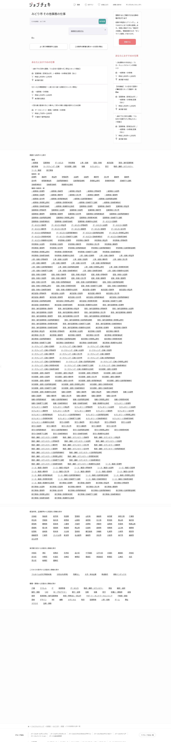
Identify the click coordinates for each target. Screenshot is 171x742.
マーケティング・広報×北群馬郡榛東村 (46, 361)
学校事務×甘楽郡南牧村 (112, 252)
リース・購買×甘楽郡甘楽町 (122, 479)
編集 (61, 599)
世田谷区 (99, 556)
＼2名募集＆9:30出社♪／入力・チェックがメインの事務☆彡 (126, 71)
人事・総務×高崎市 (106, 255)
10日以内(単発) (62, 574)
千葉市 (44, 535)
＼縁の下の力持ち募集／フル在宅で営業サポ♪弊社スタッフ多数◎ (56, 74)
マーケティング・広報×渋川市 (70, 354)
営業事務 (46, 162)
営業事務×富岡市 (56, 214)
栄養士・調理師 (116, 592)
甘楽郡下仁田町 (125, 180)
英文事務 (35, 166)
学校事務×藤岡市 (111, 244)
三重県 (66, 524)
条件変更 (102, 21)
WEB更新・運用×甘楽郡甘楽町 (101, 388)
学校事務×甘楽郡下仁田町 (87, 252)
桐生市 (54, 177)
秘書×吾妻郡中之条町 (101, 403)
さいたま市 (57, 535)
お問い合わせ (117, 5)
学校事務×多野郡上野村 (40, 252)
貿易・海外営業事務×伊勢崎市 (95, 308)
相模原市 (35, 535)
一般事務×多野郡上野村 (40, 202)
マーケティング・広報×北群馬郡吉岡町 (80, 361)
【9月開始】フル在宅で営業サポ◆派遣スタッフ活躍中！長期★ (126, 98)
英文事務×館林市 (112, 331)
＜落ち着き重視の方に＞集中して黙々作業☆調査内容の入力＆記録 (56, 111)
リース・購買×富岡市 (104, 471)
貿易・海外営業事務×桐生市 (68, 308)
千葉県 (131, 516)
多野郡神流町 (110, 180)
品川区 (77, 553)
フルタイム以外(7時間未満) (42, 574)
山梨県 (77, 520)
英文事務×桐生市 (38, 331)
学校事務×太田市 (38, 244)
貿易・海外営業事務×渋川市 (95, 312)
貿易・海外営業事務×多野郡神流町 (45, 323)
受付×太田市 (126, 422)
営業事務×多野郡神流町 (88, 217)
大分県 (66, 531)
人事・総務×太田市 (60, 259)
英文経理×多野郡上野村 (65, 301)
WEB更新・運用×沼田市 (41, 376)
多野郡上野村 (95, 180)
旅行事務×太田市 (38, 486)
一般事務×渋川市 (74, 195)
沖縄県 (98, 531)
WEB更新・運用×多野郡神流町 (101, 384)
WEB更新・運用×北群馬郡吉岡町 (44, 384)
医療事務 (62, 588)
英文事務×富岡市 (74, 335)
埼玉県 (34, 520)
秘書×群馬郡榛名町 (39, 399)
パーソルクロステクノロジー (103, 734)
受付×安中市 (111, 426)
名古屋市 (78, 535)
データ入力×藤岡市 (78, 229)
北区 (130, 556)
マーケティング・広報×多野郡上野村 (114, 361)
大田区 (109, 553)
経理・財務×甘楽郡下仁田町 (91, 286)
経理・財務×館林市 (58, 278)
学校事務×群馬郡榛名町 (77, 248)
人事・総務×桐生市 (126, 255)
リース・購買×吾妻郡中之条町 (43, 483)
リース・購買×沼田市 (127, 467)
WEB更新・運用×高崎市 (41, 373)
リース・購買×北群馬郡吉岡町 (97, 475)
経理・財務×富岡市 (118, 278)
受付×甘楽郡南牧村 (60, 433)
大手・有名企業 (90, 574)
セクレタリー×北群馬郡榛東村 (69, 414)
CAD (46, 592)
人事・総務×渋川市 (120, 259)
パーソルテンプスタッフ (58, 734)
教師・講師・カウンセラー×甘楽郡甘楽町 (47, 464)
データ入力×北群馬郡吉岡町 (93, 233)
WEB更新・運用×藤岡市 (111, 376)
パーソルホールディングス (39, 734)
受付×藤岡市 (81, 426)
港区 (44, 553)
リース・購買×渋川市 (61, 471)
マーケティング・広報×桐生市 (98, 346)
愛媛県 (34, 527)
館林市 (96, 177)
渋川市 (106, 177)
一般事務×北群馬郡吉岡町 (107, 198)
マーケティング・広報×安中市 (70, 358)
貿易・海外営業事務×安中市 (68, 316)
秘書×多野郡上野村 (101, 399)
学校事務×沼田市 (56, 244)
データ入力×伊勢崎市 (79, 225)
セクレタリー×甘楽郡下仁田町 (69, 418)
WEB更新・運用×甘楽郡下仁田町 (44, 388)
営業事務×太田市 (57, 210)
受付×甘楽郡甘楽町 (80, 433)
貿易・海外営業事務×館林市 (68, 312)
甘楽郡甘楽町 (51, 184)
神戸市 (120, 535)
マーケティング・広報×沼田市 (100, 350)
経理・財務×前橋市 (39, 274)
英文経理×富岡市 (56, 297)
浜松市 (98, 535)
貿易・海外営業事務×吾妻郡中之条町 (77, 327)
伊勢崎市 (65, 177)
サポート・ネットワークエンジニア (99, 596)
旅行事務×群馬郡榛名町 (77, 490)
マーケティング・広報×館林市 (43, 354)
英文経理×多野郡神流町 (88, 301)
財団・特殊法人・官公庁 (72, 596)
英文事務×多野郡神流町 (113, 339)
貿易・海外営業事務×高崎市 (42, 308)
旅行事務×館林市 (74, 486)
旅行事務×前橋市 (65, 483)
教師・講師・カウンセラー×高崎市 (76, 437)
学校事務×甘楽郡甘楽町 (40, 255)
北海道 (34, 516)
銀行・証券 (76, 592)
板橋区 (44, 560)
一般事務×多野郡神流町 (64, 202)
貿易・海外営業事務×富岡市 (42, 316)
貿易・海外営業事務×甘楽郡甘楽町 (45, 327)
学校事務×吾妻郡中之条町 (64, 255)
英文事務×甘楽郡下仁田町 (41, 342)
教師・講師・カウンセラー (123, 166)
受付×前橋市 (64, 422)
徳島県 (66, 527)
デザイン (43, 599)
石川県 (98, 520)
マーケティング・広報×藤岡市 (98, 354)
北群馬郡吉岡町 (79, 180)
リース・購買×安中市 (125, 471)
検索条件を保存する (77, 31)
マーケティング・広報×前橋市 (43, 346)
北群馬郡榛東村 (62, 180)
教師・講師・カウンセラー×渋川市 (76, 445)
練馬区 (77, 556)
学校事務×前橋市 (64, 240)
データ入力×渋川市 (58, 229)
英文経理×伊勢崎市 (39, 293)
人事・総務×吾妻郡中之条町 (118, 270)
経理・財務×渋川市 (78, 278)
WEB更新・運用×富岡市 (41, 380)
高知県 (55, 527)
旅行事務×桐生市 (102, 483)
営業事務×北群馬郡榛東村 (119, 214)
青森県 (44, 516)
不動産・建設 (122, 596)
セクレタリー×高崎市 (40, 407)
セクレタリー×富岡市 (104, 411)
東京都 (109, 516)
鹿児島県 (89, 531)
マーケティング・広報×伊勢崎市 (44, 350)
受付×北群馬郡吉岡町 (81, 430)
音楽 (33, 599)
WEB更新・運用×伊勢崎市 (88, 373)
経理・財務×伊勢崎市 (99, 274)
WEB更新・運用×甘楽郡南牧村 (73, 388)
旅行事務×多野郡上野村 (40, 494)
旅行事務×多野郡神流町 (64, 494)
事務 (110, 588)
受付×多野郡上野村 (101, 430)
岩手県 (55, 516)
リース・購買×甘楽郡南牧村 (96, 479)
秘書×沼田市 (36, 395)
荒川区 (34, 560)
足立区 (34, 556)
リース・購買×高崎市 (40, 467)
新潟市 (66, 535)
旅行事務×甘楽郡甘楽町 (40, 498)
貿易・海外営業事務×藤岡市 (121, 312)
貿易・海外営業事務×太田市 (123, 308)
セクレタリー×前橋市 (122, 403)
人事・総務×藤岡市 (39, 263)
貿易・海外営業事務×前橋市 (113, 305)
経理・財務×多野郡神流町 (66, 286)
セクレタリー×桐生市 (61, 407)
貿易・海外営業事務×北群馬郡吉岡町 (78, 320)
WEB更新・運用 (70, 166)
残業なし (76, 574)
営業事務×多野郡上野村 (65, 217)
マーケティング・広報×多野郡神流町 (45, 365)
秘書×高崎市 (81, 392)
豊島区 (88, 556)
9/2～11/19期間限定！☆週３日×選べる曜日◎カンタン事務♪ (54, 93)
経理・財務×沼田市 (39, 278)
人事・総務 (84, 162)
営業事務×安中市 (74, 214)
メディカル (72, 599)
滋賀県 (109, 524)
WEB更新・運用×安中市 (64, 380)
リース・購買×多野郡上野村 (124, 475)
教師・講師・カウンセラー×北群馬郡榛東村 (48, 452)
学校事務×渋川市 (92, 244)
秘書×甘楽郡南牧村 (60, 403)
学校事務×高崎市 (82, 240)
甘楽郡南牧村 (36, 184)
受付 (106, 166)
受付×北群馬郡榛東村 (59, 430)
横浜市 (131, 531)
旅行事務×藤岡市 (111, 486)
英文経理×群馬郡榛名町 (95, 297)
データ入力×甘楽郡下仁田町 (66, 236)
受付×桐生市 (94, 422)
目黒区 (55, 553)
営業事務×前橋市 (85, 206)
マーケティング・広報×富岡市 (43, 358)
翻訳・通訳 (121, 588)
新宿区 (109, 556)
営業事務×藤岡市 (38, 214)
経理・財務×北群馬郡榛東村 (86, 282)
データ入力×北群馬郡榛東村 (66, 233)
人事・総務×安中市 (78, 263)
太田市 (76, 177)
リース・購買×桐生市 (61, 467)
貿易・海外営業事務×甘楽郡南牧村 (109, 323)
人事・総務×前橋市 (86, 255)
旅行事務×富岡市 (38, 490)
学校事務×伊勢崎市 (120, 240)
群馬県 (66, 520)
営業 (87, 592)
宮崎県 (77, 531)
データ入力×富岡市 (98, 229)
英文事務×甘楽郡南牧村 (65, 342)
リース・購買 (36, 170)
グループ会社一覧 (148, 735)
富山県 (120, 520)
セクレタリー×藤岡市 (83, 411)
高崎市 (44, 177)
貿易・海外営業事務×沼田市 (42, 312)
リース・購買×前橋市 (114, 464)
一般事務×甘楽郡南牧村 (112, 202)
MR (53, 599)
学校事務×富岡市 (38, 248)
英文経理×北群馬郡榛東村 (119, 297)
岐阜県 (55, 524)
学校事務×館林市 (74, 244)
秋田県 (66, 516)
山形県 (88, 516)
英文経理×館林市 (94, 293)
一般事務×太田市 (112, 191)
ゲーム (117, 599)
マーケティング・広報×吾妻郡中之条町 (79, 369)
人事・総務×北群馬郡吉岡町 (68, 267)
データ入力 (59, 162)
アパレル (43, 588)
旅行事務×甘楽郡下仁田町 (87, 494)
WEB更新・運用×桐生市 (64, 373)
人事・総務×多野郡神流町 (119, 267)
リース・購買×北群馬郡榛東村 (69, 475)
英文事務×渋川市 (38, 335)
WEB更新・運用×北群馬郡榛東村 (119, 380)
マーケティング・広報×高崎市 (70, 346)
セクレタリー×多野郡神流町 (42, 418)
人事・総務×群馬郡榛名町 (101, 263)
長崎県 (44, 531)
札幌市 (109, 531)
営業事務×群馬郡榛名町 (95, 214)
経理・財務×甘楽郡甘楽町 (41, 289)
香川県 (44, 527)
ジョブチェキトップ (37, 726)
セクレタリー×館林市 (40, 411)
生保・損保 (47, 603)
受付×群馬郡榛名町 (39, 430)
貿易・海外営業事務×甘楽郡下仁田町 (77, 323)
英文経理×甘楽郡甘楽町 (64, 305)
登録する (127, 42)
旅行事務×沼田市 (56, 486)
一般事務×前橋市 (38, 191)
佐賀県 (34, 531)
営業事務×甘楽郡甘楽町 (64, 221)
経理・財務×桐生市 (78, 274)
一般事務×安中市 (38, 198)
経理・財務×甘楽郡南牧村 (117, 286)
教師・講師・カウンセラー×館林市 (45, 445)
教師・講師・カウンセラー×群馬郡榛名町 (109, 449)
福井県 (131, 520)
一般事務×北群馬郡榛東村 (82, 198)
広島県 (88, 527)
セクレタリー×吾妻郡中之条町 (43, 422)
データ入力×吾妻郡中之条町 (42, 240)
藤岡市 (116, 177)
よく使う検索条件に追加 (49, 46)
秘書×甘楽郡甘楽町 (80, 403)
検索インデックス (119, 574)
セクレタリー (95, 166)
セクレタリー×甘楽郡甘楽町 (123, 418)
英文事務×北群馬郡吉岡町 (66, 339)
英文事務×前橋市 (102, 327)
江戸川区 (99, 553)
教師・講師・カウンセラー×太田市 (77, 441)
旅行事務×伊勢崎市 (121, 483)
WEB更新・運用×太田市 (113, 373)
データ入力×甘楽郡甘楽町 (117, 236)
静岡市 (88, 535)
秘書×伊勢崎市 (112, 392)
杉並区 (55, 556)
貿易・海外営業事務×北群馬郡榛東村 (45, 320)
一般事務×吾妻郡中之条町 (64, 206)
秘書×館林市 (51, 395)
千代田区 (89, 553)
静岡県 (44, 524)
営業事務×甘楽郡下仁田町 (112, 217)
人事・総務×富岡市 (58, 263)
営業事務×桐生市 (122, 206)
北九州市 (35, 539)
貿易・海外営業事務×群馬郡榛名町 (97, 316)
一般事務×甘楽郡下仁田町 (87, 202)
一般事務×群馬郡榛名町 (59, 198)
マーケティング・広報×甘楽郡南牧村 (112, 365)
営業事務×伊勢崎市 (39, 210)
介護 (33, 588)
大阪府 (77, 524)
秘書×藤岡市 (81, 395)
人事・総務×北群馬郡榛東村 (42, 267)
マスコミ (35, 603)
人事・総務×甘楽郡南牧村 (67, 270)
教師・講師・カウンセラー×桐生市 (107, 437)
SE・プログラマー (60, 592)
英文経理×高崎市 (107, 289)
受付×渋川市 (66, 426)
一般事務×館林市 (56, 195)
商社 (126, 599)
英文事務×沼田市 (94, 331)
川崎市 (120, 531)
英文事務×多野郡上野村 (90, 339)
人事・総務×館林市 (100, 259)
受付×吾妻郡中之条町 (101, 433)
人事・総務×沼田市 (80, 259)
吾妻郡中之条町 (67, 184)
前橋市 (34, 177)
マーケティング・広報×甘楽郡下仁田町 (79, 365)
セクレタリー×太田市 (106, 407)
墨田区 (120, 553)
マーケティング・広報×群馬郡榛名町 (101, 358)
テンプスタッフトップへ (133, 5)
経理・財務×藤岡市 (98, 278)
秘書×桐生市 (96, 392)
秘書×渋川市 (66, 395)
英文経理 (110, 162)
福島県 (98, 516)
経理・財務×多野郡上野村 (41, 286)
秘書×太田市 (128, 392)
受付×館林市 (51, 426)
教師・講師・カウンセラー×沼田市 (109, 441)
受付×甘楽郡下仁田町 (40, 433)
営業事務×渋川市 (112, 210)
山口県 (120, 527)
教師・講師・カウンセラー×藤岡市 (107, 445)
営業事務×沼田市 (76, 210)
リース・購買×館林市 (40, 471)
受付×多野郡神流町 (121, 430)
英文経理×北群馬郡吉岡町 (41, 301)
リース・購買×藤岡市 (82, 471)
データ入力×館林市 (39, 229)
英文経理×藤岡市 (38, 297)
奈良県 (120, 524)
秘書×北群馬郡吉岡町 (81, 399)
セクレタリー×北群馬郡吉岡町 (97, 414)
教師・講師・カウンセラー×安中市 (76, 449)
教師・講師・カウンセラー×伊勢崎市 (45, 441)
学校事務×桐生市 (100, 240)
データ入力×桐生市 (58, 225)
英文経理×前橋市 (89, 289)
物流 (82, 599)
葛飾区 (55, 560)
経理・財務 (98, 162)
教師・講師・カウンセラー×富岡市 (45, 449)
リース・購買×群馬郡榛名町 (42, 475)
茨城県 (44, 520)
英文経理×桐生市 (125, 289)
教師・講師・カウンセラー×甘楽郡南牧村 (84, 460)
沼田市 (86, 177)
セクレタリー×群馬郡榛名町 (42, 414)
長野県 (88, 520)
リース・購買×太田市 (105, 467)
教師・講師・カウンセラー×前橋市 (45, 437)
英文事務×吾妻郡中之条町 (112, 342)
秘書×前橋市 (66, 392)
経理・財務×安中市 (39, 282)
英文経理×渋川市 (112, 293)
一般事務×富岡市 (111, 195)
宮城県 (77, 516)
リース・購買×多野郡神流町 (42, 479)
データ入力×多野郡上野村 (119, 233)
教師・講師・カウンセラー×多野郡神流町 (83, 456)
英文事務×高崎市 (120, 327)
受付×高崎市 (79, 422)
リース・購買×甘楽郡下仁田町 (69, 479)
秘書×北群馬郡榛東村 (59, 399)
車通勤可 (105, 574)
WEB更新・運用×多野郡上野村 (73, 384)
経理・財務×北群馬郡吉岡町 (113, 282)
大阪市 (109, 535)
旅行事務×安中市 (56, 490)
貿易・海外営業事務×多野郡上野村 (110, 320)
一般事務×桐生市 (74, 191)
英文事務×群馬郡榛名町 (113, 335)
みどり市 (56, 726)
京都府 (98, 524)
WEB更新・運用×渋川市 (88, 376)
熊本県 (55, 531)
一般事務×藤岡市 (92, 195)
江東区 (120, 556)
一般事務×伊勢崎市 (93, 191)
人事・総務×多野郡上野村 (94, 267)
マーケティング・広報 (51, 166)
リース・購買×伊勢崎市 (83, 467)
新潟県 (109, 520)
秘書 (83, 166)
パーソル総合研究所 (55, 736)
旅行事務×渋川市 (92, 486)
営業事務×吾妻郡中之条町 (87, 221)
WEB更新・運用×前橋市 (108, 369)
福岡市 (131, 535)
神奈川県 (121, 516)
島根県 (98, 527)
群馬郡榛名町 (46, 180)
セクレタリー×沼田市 (127, 407)
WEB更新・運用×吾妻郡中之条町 (44, 392)
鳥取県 (109, 527)
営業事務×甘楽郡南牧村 (40, 221)
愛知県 (34, 524)
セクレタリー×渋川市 (61, 411)
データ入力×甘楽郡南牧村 (92, 236)
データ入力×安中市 (118, 229)
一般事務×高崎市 (56, 191)
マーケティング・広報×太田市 (72, 350)
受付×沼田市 (36, 426)
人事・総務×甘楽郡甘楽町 (92, 270)
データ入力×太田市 (100, 225)
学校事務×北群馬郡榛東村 (101, 248)
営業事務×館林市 (94, 210)
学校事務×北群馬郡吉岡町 (126, 248)
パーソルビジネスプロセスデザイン (80, 734)
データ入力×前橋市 (110, 221)
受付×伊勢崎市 (110, 422)
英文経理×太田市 (57, 293)
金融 (129, 592)
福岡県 (131, 527)
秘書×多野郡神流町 (121, 399)
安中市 (34, 180)
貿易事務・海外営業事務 (49, 596)
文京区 (66, 553)
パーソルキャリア (120, 734)
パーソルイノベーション (38, 736)
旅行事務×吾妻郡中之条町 (64, 498)
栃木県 (55, 520)
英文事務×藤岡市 (56, 335)
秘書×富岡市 (96, 395)
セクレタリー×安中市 (126, 411)
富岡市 (126, 177)
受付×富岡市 (96, 426)
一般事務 (35, 162)
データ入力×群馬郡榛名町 (41, 233)
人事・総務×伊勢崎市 (40, 259)
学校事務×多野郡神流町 (64, 252)
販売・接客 (36, 592)
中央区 (34, 553)
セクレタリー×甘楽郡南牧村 (96, 418)
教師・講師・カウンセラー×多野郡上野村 (47, 456)
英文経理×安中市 (74, 297)
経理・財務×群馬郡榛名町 (61, 282)
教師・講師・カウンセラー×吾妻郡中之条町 (84, 464)
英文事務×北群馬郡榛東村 (41, 339)
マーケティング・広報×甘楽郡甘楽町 (45, 369)
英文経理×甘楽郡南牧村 (40, 305)
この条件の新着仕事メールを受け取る (89, 46)
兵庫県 (88, 524)
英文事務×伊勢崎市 (57, 331)
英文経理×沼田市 (76, 293)
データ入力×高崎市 (39, 225)
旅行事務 (49, 170)
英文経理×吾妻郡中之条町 (87, 305)
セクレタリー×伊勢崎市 (83, 407)
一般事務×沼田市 (38, 195)
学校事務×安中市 (56, 248)
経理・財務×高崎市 (58, 274)
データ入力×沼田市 (120, 225)
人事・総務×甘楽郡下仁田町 (42, 270)
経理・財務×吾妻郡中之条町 (66, 289)
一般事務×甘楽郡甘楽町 (40, 206)
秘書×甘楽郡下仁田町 (40, 403)
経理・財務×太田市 (120, 274)
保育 (33, 596)
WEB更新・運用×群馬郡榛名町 (90, 380)
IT (52, 588)
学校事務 (71, 162)
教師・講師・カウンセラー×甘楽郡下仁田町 (48, 460)
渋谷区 (131, 553)
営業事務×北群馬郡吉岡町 (41, 217)
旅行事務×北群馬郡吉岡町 (126, 490)
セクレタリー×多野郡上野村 (124, 414)
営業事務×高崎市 (104, 206)
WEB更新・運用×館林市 (64, 376)
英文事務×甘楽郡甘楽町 (88, 342)
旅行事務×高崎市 (84, 483)
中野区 (44, 556)
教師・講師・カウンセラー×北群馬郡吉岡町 (85, 452)
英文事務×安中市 (92, 335)
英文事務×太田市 (76, 331)
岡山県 (77, 527)
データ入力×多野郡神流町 (41, 236)
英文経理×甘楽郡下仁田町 (112, 301)
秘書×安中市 (111, 395)
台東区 (66, 556)
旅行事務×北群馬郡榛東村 (101, 490)
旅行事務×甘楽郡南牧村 (112, 494)
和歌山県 (132, 524)
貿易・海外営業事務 (126, 162)
